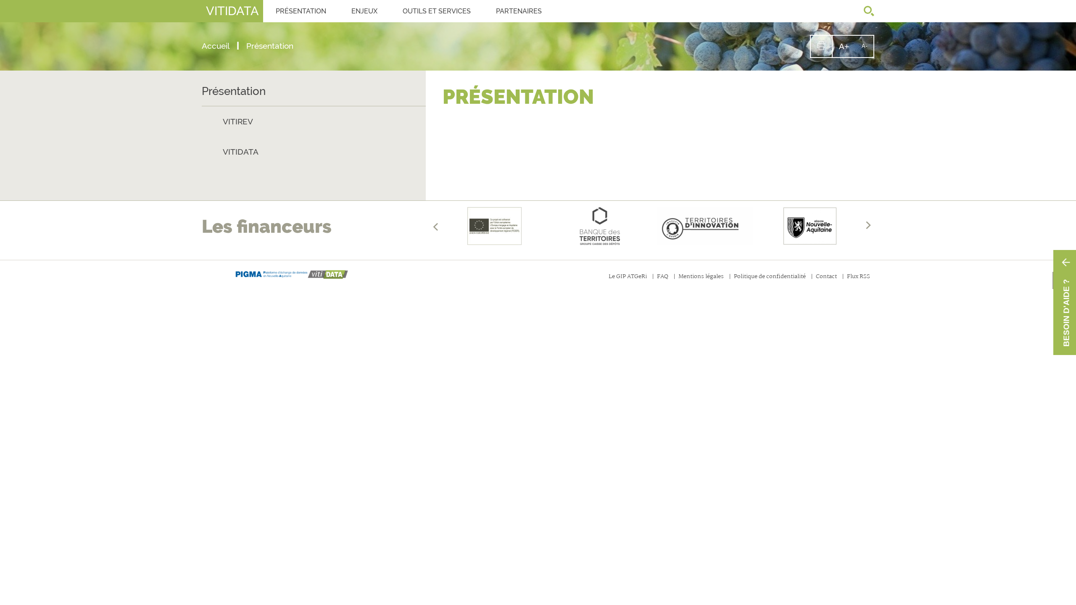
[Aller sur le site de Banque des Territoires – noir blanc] (599, 226)
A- (867, 50)
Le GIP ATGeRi (628, 277)
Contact (826, 277)
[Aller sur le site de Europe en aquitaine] (494, 226)
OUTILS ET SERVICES (437, 11)
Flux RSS (858, 277)
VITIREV (238, 121)
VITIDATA (240, 151)
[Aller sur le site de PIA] (704, 226)
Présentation (301, 11)
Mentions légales (701, 277)
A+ (847, 49)
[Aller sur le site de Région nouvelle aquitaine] (809, 226)
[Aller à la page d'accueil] (292, 274)
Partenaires (519, 11)
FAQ (662, 277)
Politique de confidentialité (770, 277)
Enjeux (364, 11)
